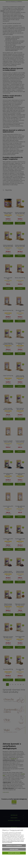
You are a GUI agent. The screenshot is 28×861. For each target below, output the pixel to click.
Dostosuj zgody (14, 849)
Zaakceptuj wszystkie (14, 852)
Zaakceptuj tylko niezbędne (14, 845)
